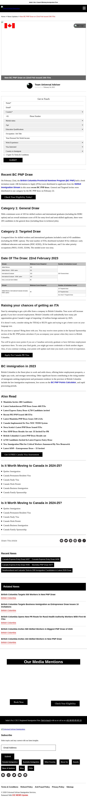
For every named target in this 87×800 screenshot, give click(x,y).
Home (3, 16)
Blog (22, 768)
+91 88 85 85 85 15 (74, 720)
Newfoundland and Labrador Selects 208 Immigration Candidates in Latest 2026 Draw (36, 570)
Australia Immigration (31, 762)
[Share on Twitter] (66, 541)
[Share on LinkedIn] (70, 541)
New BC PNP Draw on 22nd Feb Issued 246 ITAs (37, 16)
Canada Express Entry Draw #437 (16, 559)
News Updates (12, 16)
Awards (76, 762)
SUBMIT (13, 160)
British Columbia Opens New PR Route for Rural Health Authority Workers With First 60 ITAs (43, 618)
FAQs (31, 768)
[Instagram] (9, 775)
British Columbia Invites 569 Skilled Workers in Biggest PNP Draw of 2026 (37, 629)
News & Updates (8, 768)
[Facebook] (3, 775)
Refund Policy (27, 787)
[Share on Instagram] (79, 541)
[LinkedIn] (25, 775)
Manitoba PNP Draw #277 (42, 565)
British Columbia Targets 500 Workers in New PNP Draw (28, 594)
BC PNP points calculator (63, 382)
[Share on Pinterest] (75, 541)
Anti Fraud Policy (42, 787)
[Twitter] (14, 775)
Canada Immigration (10, 762)
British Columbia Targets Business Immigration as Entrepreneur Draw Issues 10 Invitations (40, 605)
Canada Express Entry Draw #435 (16, 565)
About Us (64, 762)
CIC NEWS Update (20, 795)
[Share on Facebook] (61, 541)
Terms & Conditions (9, 787)
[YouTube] (20, 775)
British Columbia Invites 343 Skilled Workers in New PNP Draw (31, 639)
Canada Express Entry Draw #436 (45, 559)
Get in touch (46, 720)
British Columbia (8, 598)
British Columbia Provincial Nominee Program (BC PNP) (47, 180)
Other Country (50, 762)
